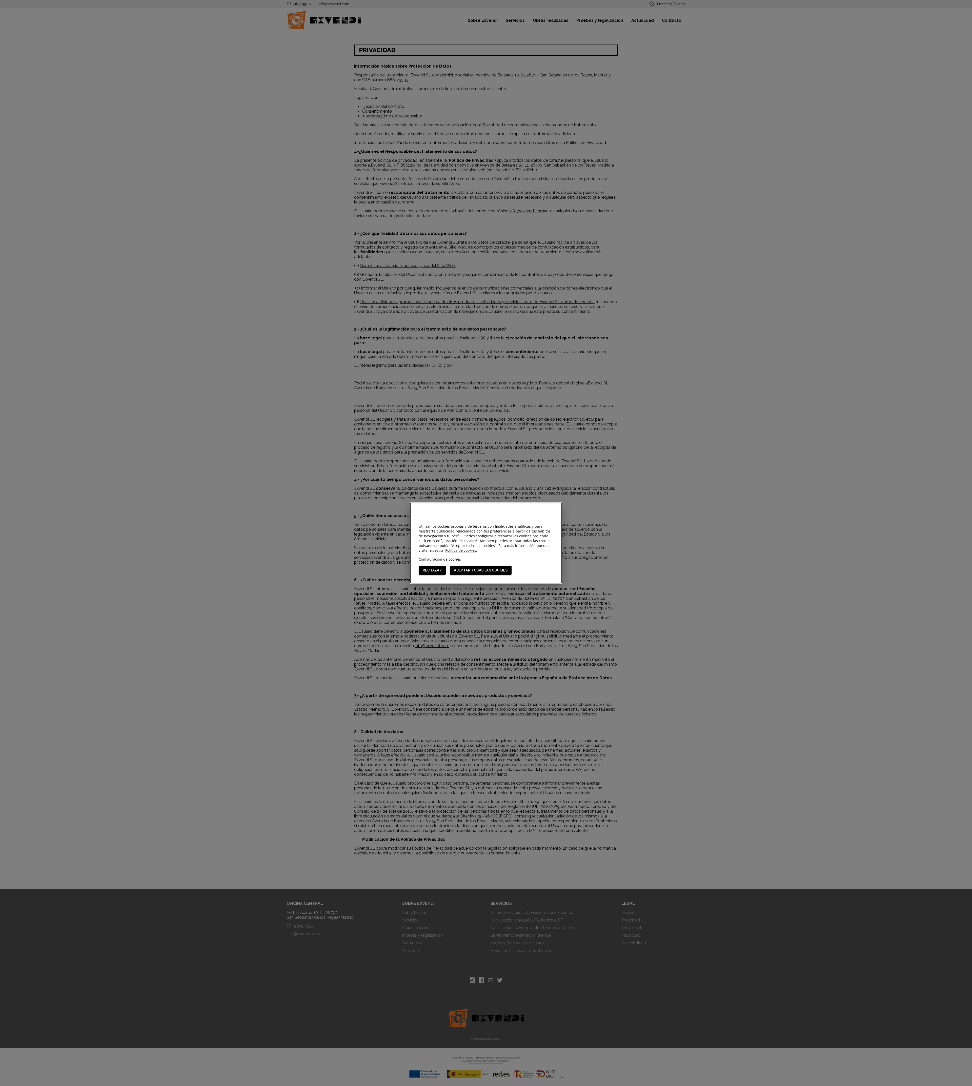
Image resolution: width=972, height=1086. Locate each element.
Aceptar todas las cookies (481, 570)
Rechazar (432, 570)
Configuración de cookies (440, 559)
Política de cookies (460, 550)
